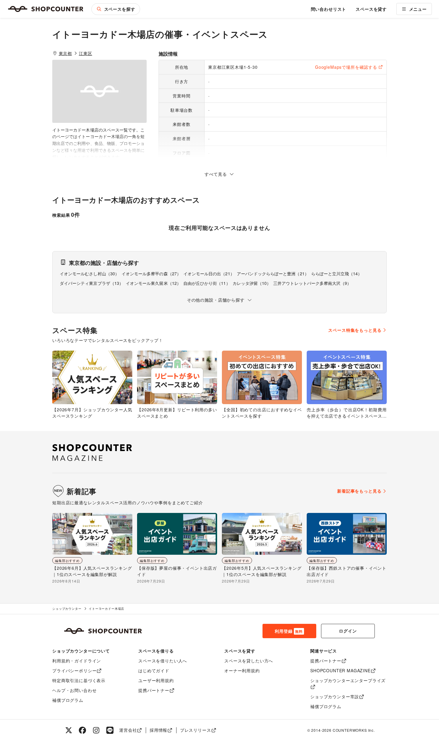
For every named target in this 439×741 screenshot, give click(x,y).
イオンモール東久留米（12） (153, 283)
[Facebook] (82, 730)
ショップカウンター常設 (334, 696)
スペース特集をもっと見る (354, 330)
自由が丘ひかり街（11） (206, 283)
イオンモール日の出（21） (208, 273)
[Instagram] (96, 730)
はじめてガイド (153, 670)
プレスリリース (195, 730)
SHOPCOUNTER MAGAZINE (340, 670)
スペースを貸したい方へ (248, 661)
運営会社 (128, 730)
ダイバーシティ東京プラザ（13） (91, 283)
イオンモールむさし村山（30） (89, 273)
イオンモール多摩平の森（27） (151, 273)
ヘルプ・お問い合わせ (74, 690)
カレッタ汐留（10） (252, 283)
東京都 (65, 53)
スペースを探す (119, 9)
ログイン (348, 631)
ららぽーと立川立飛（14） (336, 273)
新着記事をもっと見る (359, 491)
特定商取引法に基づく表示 (78, 680)
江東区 (85, 53)
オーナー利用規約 (242, 670)
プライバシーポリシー (74, 670)
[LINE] (109, 730)
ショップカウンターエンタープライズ (348, 680)
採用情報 (158, 730)
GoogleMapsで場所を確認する (346, 67)
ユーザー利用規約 (156, 680)
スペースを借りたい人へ (162, 661)
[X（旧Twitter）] (68, 730)
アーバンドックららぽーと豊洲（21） (273, 273)
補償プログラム (67, 700)
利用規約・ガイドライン (76, 661)
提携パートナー (153, 690)
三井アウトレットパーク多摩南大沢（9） (312, 283)
